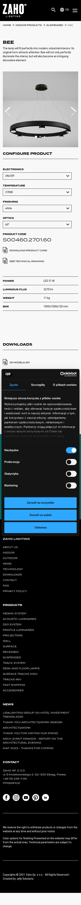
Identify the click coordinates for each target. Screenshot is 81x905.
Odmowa (41, 527)
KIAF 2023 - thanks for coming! (28, 748)
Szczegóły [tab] (38, 384)
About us (10, 547)
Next (73, 111)
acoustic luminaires (19, 619)
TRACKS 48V (12, 679)
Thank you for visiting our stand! (30, 733)
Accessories (13, 690)
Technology (13, 569)
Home (7, 25)
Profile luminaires (18, 630)
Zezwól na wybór (40, 515)
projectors (12, 635)
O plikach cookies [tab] (65, 384)
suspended (54, 25)
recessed (10, 652)
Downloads (12, 574)
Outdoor (10, 558)
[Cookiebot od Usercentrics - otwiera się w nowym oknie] (60, 374)
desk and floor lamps (21, 668)
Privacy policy (15, 591)
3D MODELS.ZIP (19, 362)
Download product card (28, 250)
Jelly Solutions (25, 878)
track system (14, 663)
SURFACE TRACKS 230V (20, 674)
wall (7, 641)
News (7, 563)
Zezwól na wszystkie (40, 502)
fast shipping (14, 685)
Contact (10, 580)
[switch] (71, 462)
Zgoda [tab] (13, 384)
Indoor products (28, 25)
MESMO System (14, 613)
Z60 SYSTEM (12, 624)
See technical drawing (26, 261)
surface (10, 646)
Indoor (9, 552)
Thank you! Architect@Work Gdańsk (33, 722)
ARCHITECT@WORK (17, 727)
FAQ (6, 585)
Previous (7, 111)
